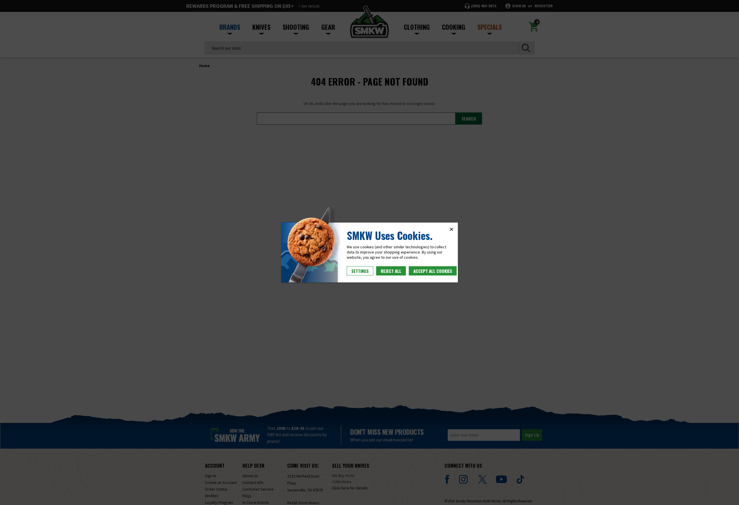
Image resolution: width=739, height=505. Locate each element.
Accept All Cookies (432, 271)
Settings (360, 271)
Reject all (391, 271)
